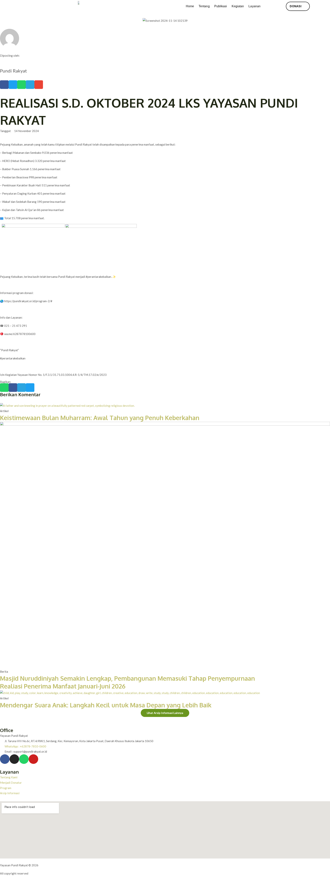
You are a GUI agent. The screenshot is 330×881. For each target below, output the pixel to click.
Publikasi (220, 6)
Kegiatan (238, 6)
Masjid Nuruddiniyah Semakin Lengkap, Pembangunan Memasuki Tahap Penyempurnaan (127, 678)
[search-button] (271, 6)
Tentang (204, 6)
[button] (4, 84)
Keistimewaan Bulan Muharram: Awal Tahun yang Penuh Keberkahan (99, 418)
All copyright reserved (14, 873)
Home (190, 6)
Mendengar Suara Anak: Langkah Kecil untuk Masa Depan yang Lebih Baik (105, 705)
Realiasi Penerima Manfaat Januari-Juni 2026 (62, 686)
